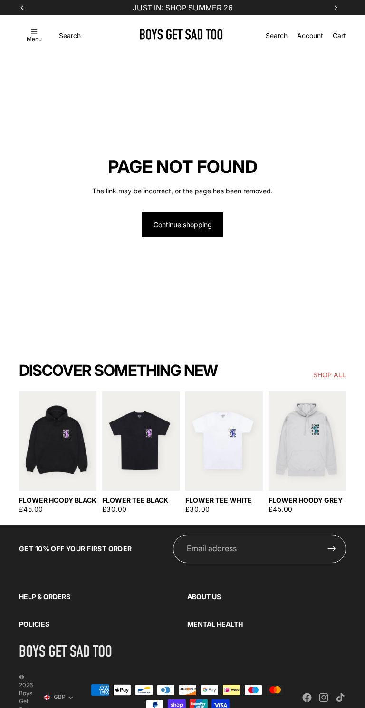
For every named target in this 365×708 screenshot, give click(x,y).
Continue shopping (183, 224)
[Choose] (81, 476)
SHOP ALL (329, 375)
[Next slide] (86, 441)
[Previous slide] (29, 441)
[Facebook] (307, 697)
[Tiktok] (340, 697)
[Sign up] (332, 549)
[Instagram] (323, 697)
